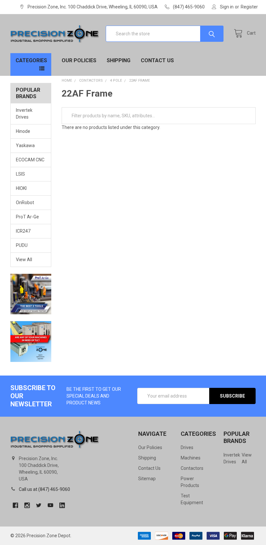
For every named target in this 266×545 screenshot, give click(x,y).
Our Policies (79, 60)
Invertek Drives (24, 114)
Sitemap (147, 478)
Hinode (23, 131)
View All (24, 259)
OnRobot (25, 202)
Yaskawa (25, 145)
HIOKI (21, 188)
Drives (187, 447)
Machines (190, 457)
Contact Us (157, 60)
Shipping (118, 60)
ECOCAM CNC (30, 159)
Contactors (192, 468)
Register (249, 6)
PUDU (22, 245)
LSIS (20, 174)
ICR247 (23, 231)
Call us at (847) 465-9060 (44, 489)
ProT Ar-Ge (27, 216)
